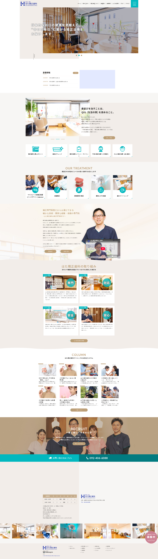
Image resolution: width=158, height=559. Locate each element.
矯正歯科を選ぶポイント (35, 154)
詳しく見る (109, 137)
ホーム (79, 3)
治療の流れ (66, 251)
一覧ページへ (79, 410)
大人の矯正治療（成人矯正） (122, 154)
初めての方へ (72, 548)
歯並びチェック (57, 154)
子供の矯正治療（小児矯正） (100, 154)
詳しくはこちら (79, 443)
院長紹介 (50, 251)
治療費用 (109, 3)
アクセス (127, 3)
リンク (82, 552)
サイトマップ (109, 550)
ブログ (122, 3)
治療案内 (83, 548)
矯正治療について (84, 546)
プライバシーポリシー (110, 548)
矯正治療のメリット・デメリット (79, 155)
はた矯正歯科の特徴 (79, 340)
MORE (76, 72)
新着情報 (108, 546)
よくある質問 (115, 3)
